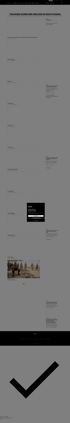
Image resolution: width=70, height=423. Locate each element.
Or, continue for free (35, 220)
